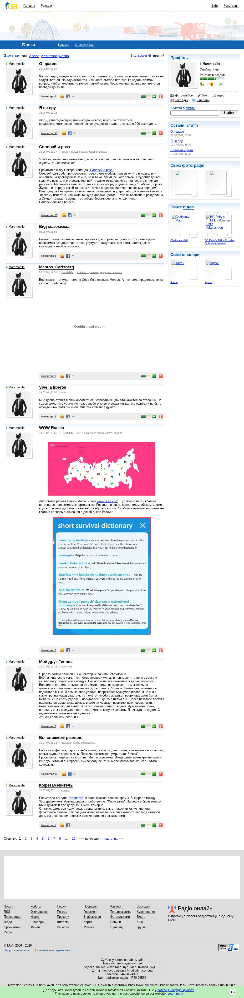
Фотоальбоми (120, 916)
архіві (190, 108)
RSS (7, 911)
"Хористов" (76, 798)
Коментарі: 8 (48, 376)
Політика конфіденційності (54, 950)
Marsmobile (17, 63)
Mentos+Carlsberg (56, 267)
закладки (181, 100)
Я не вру (176, 141)
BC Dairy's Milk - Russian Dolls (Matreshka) (219, 242)
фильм (65, 790)
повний (158, 55)
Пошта (8, 906)
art (78, 432)
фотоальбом (184, 95)
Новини (115, 922)
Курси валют (146, 911)
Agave (208, 282)
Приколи (63, 916)
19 (73, 838)
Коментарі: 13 (49, 133)
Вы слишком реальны (61, 737)
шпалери (203, 100)
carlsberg (82, 272)
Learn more (175, 993)
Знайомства (92, 916)
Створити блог (85, 44)
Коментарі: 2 (48, 416)
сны (69, 666)
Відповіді (116, 927)
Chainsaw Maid (179, 240)
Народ (35, 916)
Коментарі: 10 (49, 773)
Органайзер (12, 927)
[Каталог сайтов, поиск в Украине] (228, 946)
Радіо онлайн (195, 908)
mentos (94, 272)
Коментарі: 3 (48, 255)
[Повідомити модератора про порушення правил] (161, 96)
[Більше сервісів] (73, 96)
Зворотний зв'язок (17, 950)
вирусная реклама (111, 272)
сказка (83, 151)
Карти (88, 922)
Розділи (46, 5)
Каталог (116, 906)
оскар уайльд (69, 151)
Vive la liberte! (52, 387)
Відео (8, 922)
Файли (35, 927)
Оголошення (39, 911)
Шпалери (37, 922)
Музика (89, 927)
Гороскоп (90, 911)
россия (118, 432)
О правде (177, 131)
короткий (144, 55)
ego (63, 392)
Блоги (141, 916)
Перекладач (12, 916)
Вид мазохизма (54, 226)
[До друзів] (202, 84)
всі (24, 56)
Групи (141, 927)
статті (192, 125)
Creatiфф (67, 272)
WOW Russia (51, 428)
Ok (233, 992)
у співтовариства (55, 56)
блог (205, 95)
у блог (34, 56)
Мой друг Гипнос (55, 661)
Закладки (143, 906)
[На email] (62, 96)
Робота (35, 906)
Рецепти (63, 927)
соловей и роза (97, 151)
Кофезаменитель (56, 785)
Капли (174, 282)
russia (85, 432)
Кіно (140, 922)
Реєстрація (231, 5)
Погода (62, 911)
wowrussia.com (107, 501)
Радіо (8, 932)
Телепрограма (120, 911)
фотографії (193, 165)
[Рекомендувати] (154, 96)
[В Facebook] (68, 96)
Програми (90, 906)
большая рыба (70, 742)
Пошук (61, 906)
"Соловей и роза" (101, 170)
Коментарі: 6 (48, 96)
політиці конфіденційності (176, 990)
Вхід (214, 5)
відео (220, 95)
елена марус (104, 432)
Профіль (179, 57)
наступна (110, 838)
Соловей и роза (181, 150)
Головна (29, 5)
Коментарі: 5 (48, 726)
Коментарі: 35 (49, 215)
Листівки (63, 922)
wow (92, 432)
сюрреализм (88, 742)
